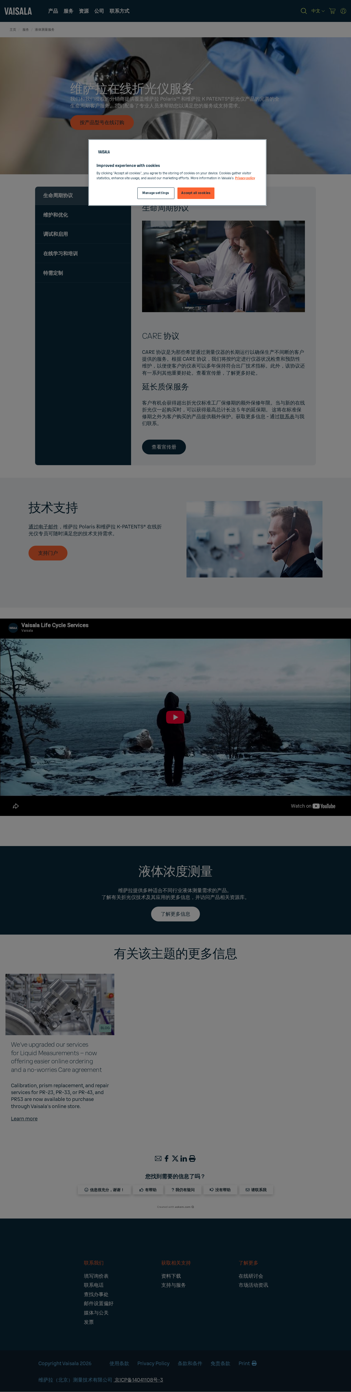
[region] (177, 172)
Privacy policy (245, 178)
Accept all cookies (195, 193)
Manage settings (155, 193)
